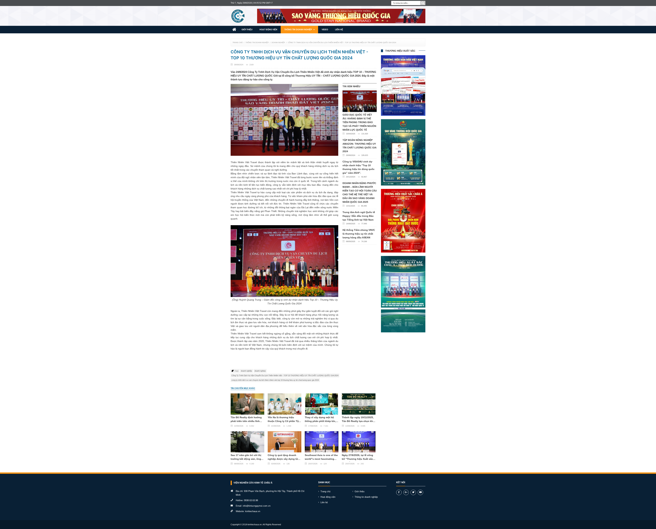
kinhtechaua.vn (252, 511)
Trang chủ (238, 42)
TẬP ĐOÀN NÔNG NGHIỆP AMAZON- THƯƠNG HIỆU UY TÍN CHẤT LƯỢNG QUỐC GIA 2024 (359, 147)
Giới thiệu (247, 29)
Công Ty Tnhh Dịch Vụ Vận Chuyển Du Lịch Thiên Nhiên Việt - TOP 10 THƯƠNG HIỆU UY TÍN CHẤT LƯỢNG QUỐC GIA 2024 (342, 42)
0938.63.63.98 (251, 500)
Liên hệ (339, 29)
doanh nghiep (260, 371)
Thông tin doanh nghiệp (298, 29)
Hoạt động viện (268, 29)
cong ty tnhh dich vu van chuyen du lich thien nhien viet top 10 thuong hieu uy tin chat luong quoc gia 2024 (275, 380)
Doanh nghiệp (278, 42)
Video (325, 29)
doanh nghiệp (246, 371)
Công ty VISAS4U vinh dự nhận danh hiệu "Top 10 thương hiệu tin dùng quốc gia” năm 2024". (358, 169)
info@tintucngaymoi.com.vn (256, 506)
